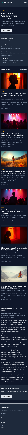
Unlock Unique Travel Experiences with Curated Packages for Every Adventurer (12, 211)
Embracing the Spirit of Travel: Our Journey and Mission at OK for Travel (13, 172)
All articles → (23, 69)
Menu (25, 2)
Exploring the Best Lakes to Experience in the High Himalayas (12, 134)
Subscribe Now (6, 396)
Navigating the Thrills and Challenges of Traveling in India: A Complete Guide (13, 95)
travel (2, 91)
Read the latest (6, 30)
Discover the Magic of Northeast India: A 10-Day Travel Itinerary (14, 249)
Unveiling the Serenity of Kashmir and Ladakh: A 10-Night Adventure (14, 287)
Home (2, 415)
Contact (3, 422)
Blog (2, 417)
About (2, 420)
